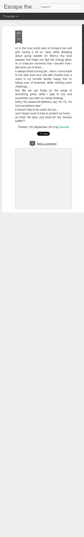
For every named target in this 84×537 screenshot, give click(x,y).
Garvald (64, 127)
